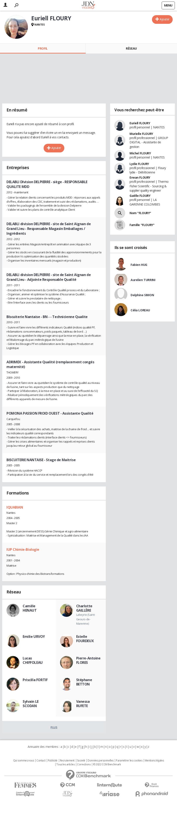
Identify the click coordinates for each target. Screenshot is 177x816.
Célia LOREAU (140, 310)
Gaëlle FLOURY (140, 196)
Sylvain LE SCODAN (31, 703)
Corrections (83, 764)
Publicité (52, 760)
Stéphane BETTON (84, 682)
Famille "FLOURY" (142, 225)
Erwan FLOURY (140, 177)
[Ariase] (109, 793)
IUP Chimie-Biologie (22, 549)
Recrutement (67, 760)
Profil (42, 48)
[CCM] (67, 785)
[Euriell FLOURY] (16, 27)
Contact (40, 760)
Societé (81, 760)
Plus (54, 727)
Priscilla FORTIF (35, 679)
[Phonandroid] (152, 794)
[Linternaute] (109, 785)
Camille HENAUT (29, 608)
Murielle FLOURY (141, 134)
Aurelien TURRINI (143, 280)
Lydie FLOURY (139, 164)
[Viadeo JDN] (67, 794)
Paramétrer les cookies (129, 760)
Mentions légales (154, 760)
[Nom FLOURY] (119, 213)
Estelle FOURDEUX (85, 638)
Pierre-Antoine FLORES (88, 660)
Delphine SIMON (142, 295)
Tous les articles (65, 764)
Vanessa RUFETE (83, 703)
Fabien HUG (139, 265)
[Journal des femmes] (25, 785)
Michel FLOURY (140, 153)
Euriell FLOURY (140, 123)
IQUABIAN (14, 507)
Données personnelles (101, 760)
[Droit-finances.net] (152, 785)
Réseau (131, 48)
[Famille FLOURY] (119, 225)
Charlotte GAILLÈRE (84, 608)
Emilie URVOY (34, 636)
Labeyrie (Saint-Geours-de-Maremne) (85, 619)
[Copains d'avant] (25, 794)
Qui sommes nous (23, 760)
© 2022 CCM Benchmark (107, 764)
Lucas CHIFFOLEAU (33, 660)
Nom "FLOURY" (140, 213)
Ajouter (164, 19)
